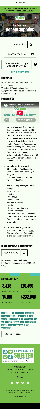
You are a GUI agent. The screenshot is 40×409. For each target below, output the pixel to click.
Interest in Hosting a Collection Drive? (16, 64)
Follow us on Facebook (14, 334)
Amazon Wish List (16, 53)
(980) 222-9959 (8, 91)
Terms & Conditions (25, 392)
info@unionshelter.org (10, 263)
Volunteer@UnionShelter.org (13, 88)
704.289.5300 (23, 372)
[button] (36, 18)
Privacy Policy (13, 392)
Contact (20, 377)
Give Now (21, 3)
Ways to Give (11, 252)
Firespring (23, 396)
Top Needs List (16, 44)
